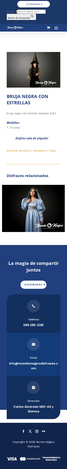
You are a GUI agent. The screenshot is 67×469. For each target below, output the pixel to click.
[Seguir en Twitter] (30, 431)
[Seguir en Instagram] (37, 431)
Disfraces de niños (18, 150)
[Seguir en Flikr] (44, 431)
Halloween (39, 150)
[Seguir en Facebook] (23, 431)
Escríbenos (34, 4)
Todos (52, 150)
